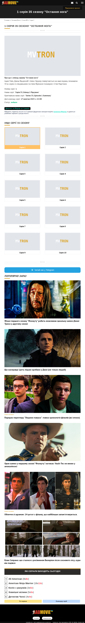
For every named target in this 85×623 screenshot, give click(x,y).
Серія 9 (22, 252)
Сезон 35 (25, 20)
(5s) (21, 592)
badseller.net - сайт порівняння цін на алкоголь (38, 622)
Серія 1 (32, 20)
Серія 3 (22, 173)
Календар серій (61, 601)
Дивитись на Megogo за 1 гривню (17, 108)
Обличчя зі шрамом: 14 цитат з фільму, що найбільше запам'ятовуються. (40, 514)
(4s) (20, 597)
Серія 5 (22, 200)
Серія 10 (62, 252)
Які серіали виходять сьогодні (42, 571)
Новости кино (9, 414)
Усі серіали (23, 601)
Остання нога (16, 20)
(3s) (21, 588)
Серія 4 (63, 173)
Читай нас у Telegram (44, 270)
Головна (7, 20)
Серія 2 (63, 147)
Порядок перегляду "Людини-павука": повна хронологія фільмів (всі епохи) (42, 417)
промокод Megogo (60, 112)
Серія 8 (63, 226)
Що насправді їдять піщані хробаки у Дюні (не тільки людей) (35, 369)
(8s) (19, 579)
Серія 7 (22, 226)
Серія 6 (63, 200)
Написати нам (47, 618)
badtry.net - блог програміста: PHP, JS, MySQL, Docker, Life (68, 622)
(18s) (26, 583)
